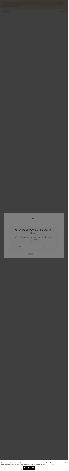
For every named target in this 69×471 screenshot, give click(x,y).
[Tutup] (65, 463)
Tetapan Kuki (16, 468)
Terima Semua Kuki (29, 468)
